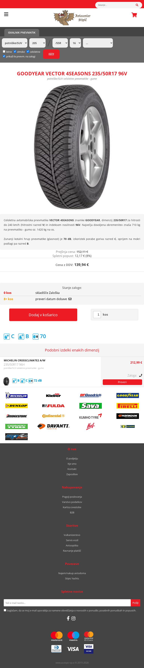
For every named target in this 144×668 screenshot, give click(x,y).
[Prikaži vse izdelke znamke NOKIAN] (16, 426)
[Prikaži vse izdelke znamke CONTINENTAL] (53, 416)
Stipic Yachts (72, 578)
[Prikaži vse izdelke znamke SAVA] (90, 406)
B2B (72, 512)
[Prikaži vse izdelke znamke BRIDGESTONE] (16, 416)
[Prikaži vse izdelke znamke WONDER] (127, 426)
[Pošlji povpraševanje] (122, 382)
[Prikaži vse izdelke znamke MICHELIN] (16, 395)
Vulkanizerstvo (72, 535)
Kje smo (72, 463)
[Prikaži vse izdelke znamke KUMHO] (90, 416)
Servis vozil (72, 540)
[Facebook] (68, 618)
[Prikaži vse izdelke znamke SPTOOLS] (16, 436)
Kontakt (72, 469)
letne (9, 51)
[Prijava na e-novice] (135, 602)
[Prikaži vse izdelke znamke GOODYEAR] (127, 395)
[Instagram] (73, 618)
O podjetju (72, 458)
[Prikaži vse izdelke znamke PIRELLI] (127, 406)
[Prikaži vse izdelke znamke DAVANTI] (53, 426)
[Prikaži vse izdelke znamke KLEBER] (53, 395)
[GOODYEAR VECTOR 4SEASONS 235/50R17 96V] (72, 146)
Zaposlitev (72, 474)
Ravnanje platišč (72, 550)
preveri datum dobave (51, 299)
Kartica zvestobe (72, 507)
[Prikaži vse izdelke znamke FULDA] (53, 406)
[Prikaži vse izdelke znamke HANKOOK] (127, 416)
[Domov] (72, 17)
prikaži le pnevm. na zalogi (20, 56)
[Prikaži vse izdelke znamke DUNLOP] (16, 406)
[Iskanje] (139, 5)
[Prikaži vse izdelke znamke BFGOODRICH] (90, 395)
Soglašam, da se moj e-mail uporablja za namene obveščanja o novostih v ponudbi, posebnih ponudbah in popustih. (71, 610)
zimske (21, 51)
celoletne (35, 51)
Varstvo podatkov (72, 502)
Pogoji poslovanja (72, 496)
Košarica (133, 14)
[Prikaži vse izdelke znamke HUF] (90, 426)
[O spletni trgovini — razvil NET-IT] (133, 663)
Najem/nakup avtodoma (72, 573)
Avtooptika (72, 545)
